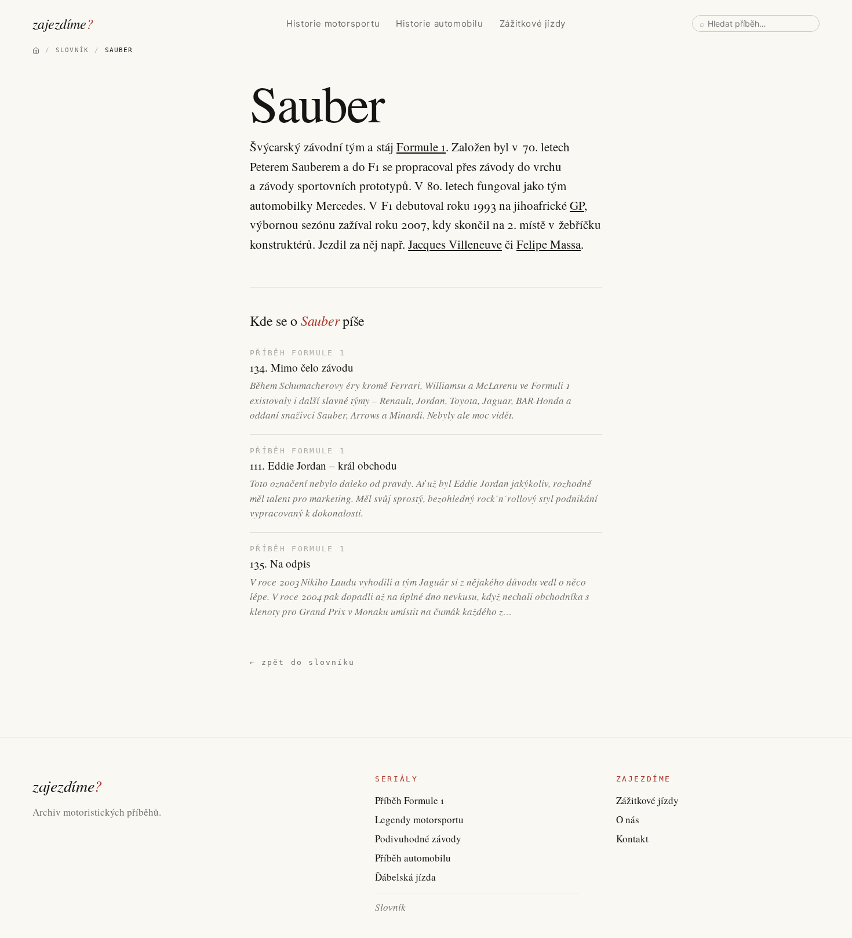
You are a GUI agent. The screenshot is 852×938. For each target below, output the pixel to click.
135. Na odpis (280, 563)
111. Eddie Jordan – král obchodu (323, 465)
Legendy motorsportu (419, 819)
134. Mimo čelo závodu (302, 368)
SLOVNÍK (72, 50)
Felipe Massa (548, 244)
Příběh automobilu (413, 857)
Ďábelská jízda (405, 877)
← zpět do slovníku (302, 662)
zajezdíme (62, 23)
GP (577, 205)
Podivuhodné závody (418, 838)
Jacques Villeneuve (455, 244)
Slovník (390, 907)
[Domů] (35, 50)
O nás (627, 819)
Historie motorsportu (333, 23)
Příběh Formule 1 (409, 800)
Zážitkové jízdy (533, 23)
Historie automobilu (439, 23)
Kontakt (632, 838)
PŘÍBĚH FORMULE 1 (297, 352)
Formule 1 (421, 147)
